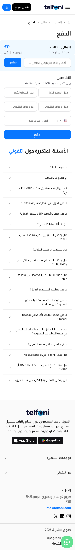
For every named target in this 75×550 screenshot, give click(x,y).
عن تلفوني (63, 472)
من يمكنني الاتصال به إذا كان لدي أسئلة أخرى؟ (41, 380)
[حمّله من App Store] (24, 440)
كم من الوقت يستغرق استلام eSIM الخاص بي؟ (42, 190)
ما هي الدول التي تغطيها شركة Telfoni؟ (44, 203)
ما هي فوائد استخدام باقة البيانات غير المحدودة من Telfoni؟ (46, 302)
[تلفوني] (37, 412)
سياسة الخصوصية (59, 538)
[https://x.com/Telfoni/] (55, 516)
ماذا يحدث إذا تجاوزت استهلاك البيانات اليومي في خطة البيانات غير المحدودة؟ (41, 331)
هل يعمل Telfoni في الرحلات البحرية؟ (45, 354)
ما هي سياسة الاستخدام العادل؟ (48, 289)
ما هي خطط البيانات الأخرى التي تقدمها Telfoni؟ (44, 316)
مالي (44, 22)
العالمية (57, 22)
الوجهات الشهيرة (58, 457)
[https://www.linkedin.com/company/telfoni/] (62, 516)
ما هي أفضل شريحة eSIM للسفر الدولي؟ (43, 213)
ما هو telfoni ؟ (58, 167)
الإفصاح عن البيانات (56, 177)
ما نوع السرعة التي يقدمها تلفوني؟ (47, 344)
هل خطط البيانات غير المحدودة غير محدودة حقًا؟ (42, 276)
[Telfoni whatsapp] (67, 542)
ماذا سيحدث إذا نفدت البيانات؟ (50, 249)
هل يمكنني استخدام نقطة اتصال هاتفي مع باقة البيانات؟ (42, 262)
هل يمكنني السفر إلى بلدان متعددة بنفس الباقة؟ (43, 236)
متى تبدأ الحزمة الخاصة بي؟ (52, 224)
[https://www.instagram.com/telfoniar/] (68, 516)
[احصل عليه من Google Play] (50, 440)
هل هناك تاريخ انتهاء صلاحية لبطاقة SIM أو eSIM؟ (42, 367)
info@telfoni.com (58, 508)
